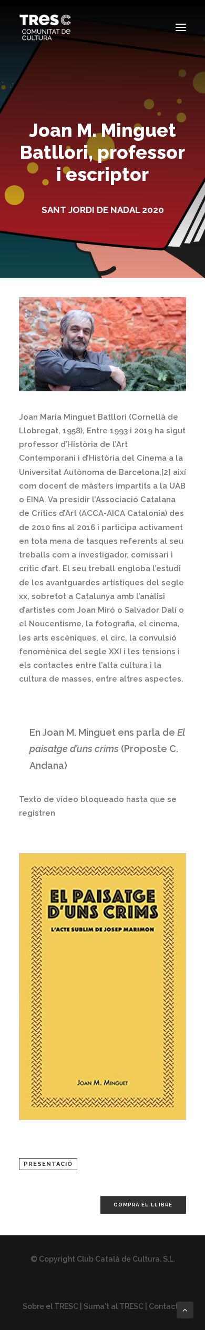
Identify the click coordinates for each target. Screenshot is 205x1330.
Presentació (48, 1164)
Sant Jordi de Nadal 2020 (103, 210)
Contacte (166, 1306)
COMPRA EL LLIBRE (143, 1205)
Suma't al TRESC (114, 1306)
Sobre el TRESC (50, 1306)
